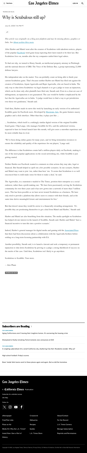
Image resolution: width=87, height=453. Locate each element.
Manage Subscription (65, 429)
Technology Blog (8, 11)
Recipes (33, 424)
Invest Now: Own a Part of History (12, 435)
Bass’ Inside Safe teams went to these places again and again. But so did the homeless (34, 362)
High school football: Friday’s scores (15, 355)
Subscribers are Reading (16, 326)
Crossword (34, 416)
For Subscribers (7, 330)
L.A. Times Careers (64, 424)
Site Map (5, 397)
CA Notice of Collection (48, 447)
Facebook (21, 52)
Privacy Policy (37, 447)
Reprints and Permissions (66, 433)
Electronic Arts (52, 112)
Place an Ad (6, 424)
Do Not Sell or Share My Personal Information (67, 447)
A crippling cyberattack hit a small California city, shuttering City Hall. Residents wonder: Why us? (38, 349)
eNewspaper (7, 416)
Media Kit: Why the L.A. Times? (14, 429)
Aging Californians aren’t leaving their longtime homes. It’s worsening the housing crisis (35, 333)
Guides (32, 429)
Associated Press (72, 230)
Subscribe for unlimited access (12, 394)
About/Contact (62, 416)
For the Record (62, 420)
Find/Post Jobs (7, 420)
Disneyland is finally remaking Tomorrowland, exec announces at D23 (28, 340)
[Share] (7, 32)
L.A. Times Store (36, 433)
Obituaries (33, 420)
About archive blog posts (23, 42)
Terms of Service (28, 447)
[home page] (44, 3)
